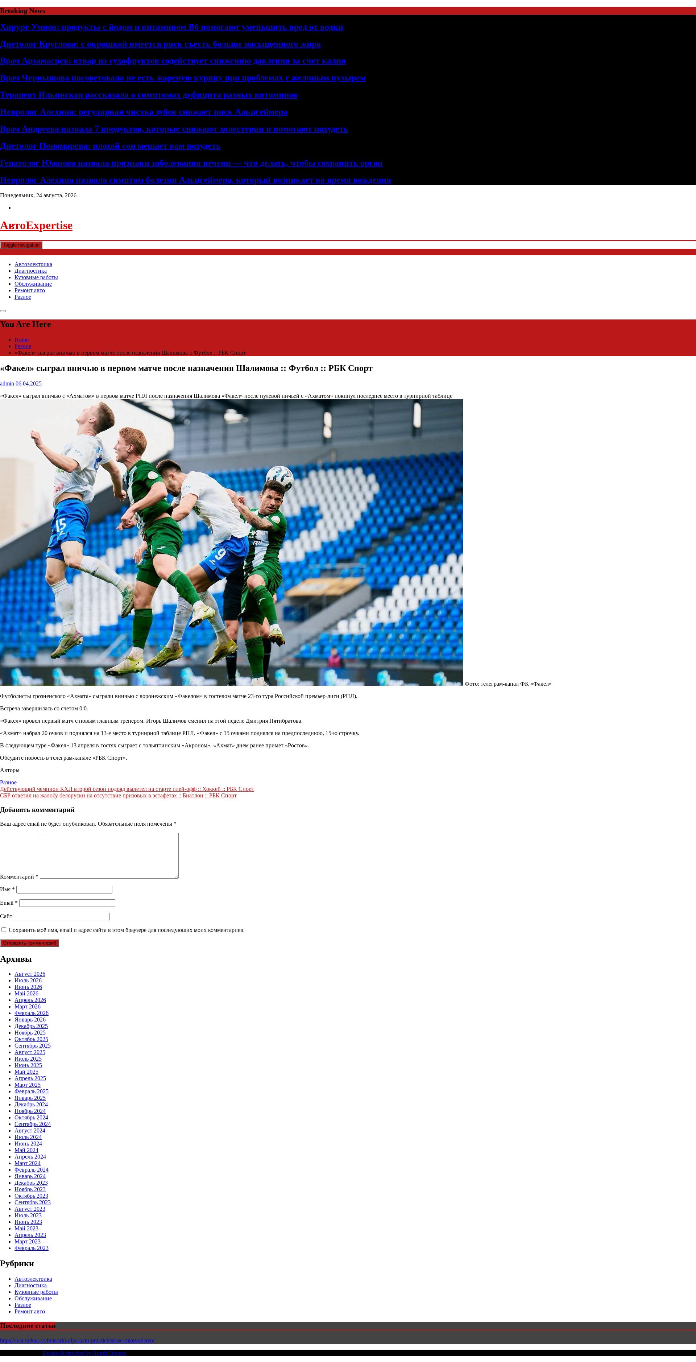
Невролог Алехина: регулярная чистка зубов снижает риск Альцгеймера (143, 111)
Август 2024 (29, 1130)
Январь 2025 (30, 1098)
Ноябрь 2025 (30, 1032)
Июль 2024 (28, 1137)
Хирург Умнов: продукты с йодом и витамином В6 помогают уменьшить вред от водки (171, 27)
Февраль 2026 (31, 1013)
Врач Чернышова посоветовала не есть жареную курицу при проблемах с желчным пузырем (183, 77)
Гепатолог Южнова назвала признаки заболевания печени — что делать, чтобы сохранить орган (191, 163)
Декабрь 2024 (31, 1104)
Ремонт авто (29, 290)
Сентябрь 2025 (32, 1046)
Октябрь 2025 (31, 1039)
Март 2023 (27, 1241)
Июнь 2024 (28, 1143)
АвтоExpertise (36, 225)
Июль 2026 (28, 980)
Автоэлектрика (33, 264)
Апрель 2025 (30, 1078)
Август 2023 (29, 1209)
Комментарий (19, 877)
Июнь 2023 (28, 1222)
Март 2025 (27, 1085)
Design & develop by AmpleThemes (84, 1353)
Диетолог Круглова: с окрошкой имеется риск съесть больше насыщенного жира (160, 44)
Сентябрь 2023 (32, 1202)
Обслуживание (33, 284)
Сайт (6, 916)
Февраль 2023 (31, 1248)
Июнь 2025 (28, 1065)
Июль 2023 (28, 1215)
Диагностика (30, 271)
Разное (22, 297)
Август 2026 (29, 974)
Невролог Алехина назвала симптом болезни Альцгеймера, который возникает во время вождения (195, 180)
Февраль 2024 (31, 1170)
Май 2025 (26, 1072)
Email (9, 903)
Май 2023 (26, 1228)
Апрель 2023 (30, 1235)
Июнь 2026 (28, 987)
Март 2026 (27, 1006)
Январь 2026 (30, 1019)
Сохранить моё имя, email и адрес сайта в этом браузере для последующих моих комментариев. (127, 930)
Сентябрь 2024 (32, 1124)
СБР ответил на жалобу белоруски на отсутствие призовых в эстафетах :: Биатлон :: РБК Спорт (118, 795)
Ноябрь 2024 (30, 1111)
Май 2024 (26, 1150)
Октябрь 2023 (31, 1196)
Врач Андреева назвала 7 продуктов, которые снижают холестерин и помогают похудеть (174, 128)
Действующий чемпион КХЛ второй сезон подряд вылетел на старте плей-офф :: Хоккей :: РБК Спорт (127, 789)
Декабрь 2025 (31, 1026)
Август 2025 (29, 1052)
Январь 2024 (30, 1176)
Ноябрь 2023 (30, 1189)
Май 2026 (26, 993)
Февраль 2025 (31, 1091)
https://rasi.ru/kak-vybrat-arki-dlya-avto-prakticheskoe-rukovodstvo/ (77, 1340)
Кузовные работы (36, 277)
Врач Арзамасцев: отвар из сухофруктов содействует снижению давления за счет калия (173, 60)
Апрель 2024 (30, 1156)
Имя (7, 889)
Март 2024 (27, 1163)
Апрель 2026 (30, 1000)
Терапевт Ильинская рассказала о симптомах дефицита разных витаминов (149, 94)
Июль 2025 (28, 1059)
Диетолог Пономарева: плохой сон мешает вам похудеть (110, 145)
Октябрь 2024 (31, 1117)
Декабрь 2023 (31, 1183)
